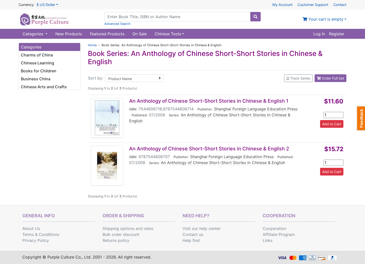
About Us (31, 228)
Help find (191, 240)
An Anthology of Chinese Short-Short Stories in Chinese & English (223, 162)
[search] (255, 16)
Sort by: (95, 78)
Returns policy (116, 240)
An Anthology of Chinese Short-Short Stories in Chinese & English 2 (209, 149)
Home (92, 45)
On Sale (139, 33)
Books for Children (38, 70)
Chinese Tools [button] (168, 33)
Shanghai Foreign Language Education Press (255, 108)
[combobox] (177, 16)
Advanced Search (117, 24)
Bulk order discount (121, 234)
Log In (319, 33)
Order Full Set (332, 78)
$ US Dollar (45, 4)
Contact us (192, 234)
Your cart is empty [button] (325, 19)
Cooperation (274, 228)
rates (148, 228)
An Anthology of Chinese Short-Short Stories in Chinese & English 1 (208, 101)
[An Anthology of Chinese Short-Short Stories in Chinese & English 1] (107, 117)
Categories (33, 33)
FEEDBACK (360, 118)
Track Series (299, 78)
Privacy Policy (35, 240)
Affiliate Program (279, 234)
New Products (68, 33)
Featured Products (107, 33)
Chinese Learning (37, 62)
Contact (339, 4)
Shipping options (118, 228)
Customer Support (312, 4)
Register (336, 33)
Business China (35, 78)
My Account (282, 4)
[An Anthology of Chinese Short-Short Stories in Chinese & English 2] (107, 165)
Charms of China (37, 54)
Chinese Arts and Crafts (44, 86)
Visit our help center (201, 228)
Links (267, 240)
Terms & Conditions (40, 234)
